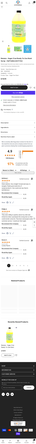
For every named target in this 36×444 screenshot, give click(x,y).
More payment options (18, 97)
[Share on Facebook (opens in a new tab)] (7, 202)
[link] (9, 309)
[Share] (34, 88)
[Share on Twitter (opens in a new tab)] (10, 202)
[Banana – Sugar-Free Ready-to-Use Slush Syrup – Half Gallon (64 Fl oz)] (9, 334)
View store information (9, 105)
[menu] (2, 3)
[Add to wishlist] (30, 88)
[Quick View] (16, 327)
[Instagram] (7, 394)
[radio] (26, 151)
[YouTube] (12, 394)
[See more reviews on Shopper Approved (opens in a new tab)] (13, 202)
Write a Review (18, 172)
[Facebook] (3, 394)
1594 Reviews (12, 158)
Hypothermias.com (11, 69)
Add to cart (14, 87)
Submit (29, 387)
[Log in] (29, 3)
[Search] (7, 3)
